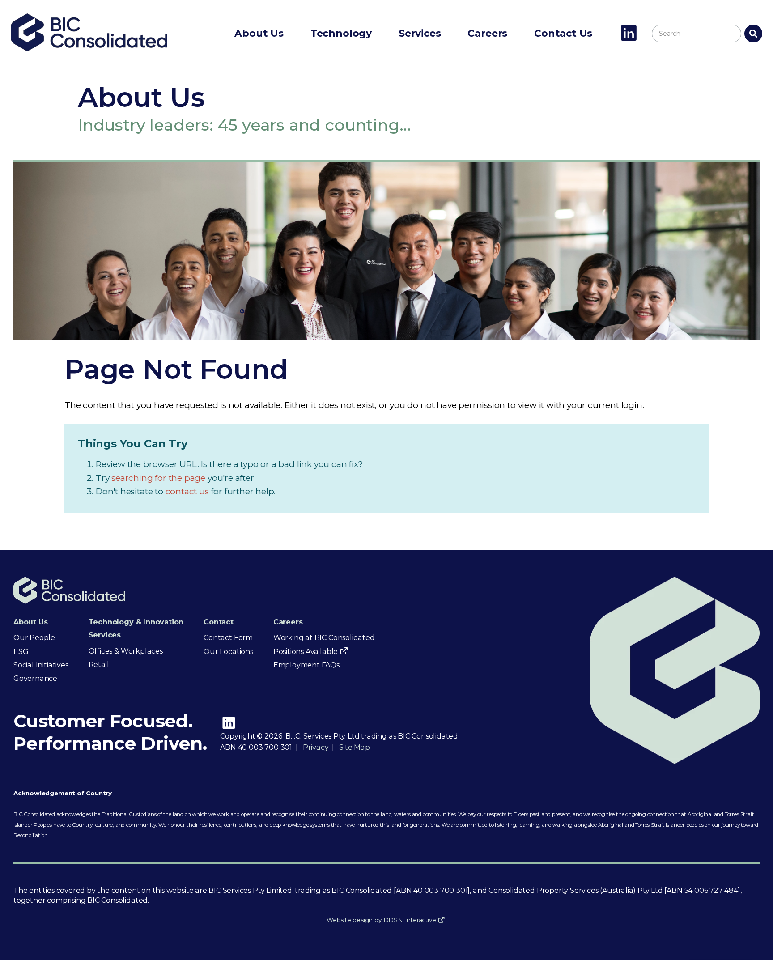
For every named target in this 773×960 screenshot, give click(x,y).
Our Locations (228, 651)
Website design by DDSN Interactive (381, 919)
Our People (34, 637)
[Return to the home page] (89, 48)
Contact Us (563, 33)
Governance (35, 678)
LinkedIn (628, 33)
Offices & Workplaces (126, 651)
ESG (20, 651)
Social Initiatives (40, 665)
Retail (99, 664)
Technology (341, 33)
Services (420, 33)
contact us (188, 491)
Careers (487, 33)
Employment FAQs (306, 665)
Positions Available (305, 651)
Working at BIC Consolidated (324, 637)
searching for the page (159, 478)
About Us (258, 33)
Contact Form (228, 637)
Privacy (316, 747)
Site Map (354, 747)
